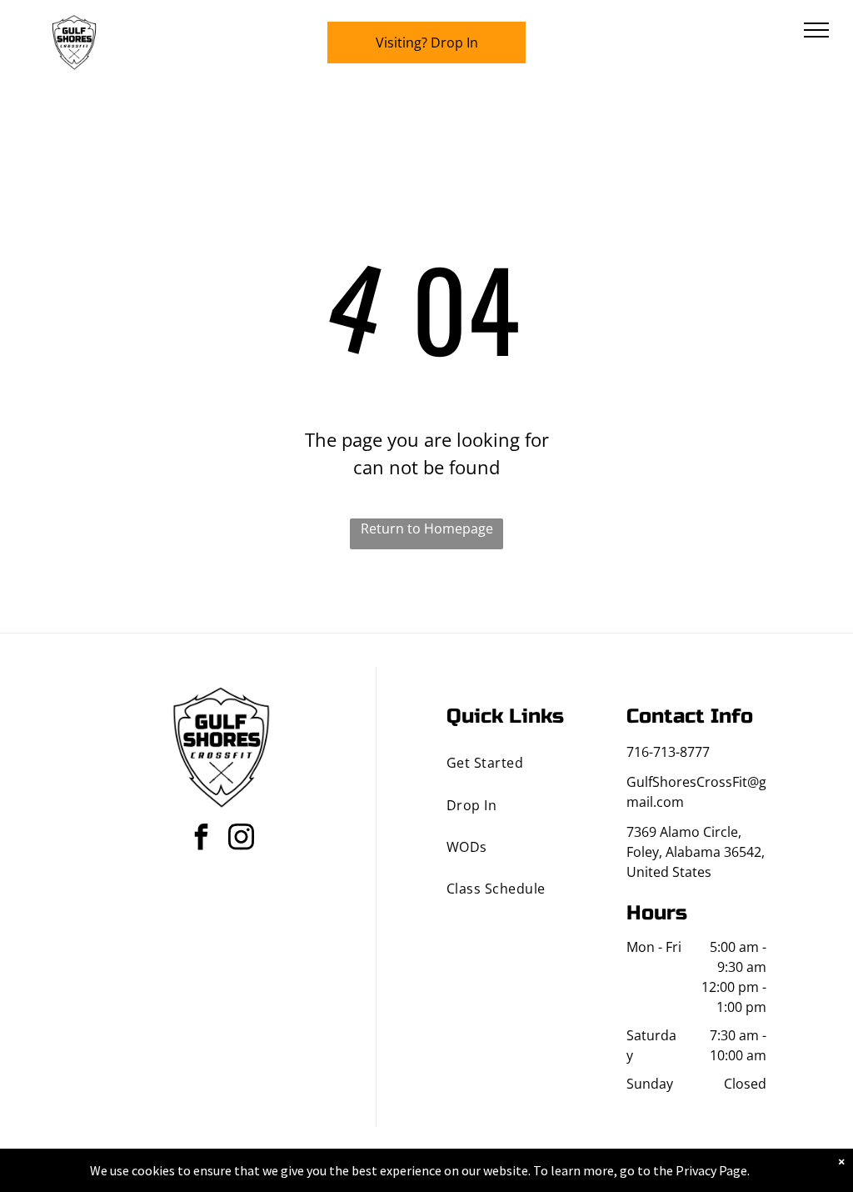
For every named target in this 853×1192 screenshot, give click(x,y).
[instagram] (242, 839)
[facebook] (202, 839)
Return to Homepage (427, 528)
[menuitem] (516, 763)
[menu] (816, 30)
